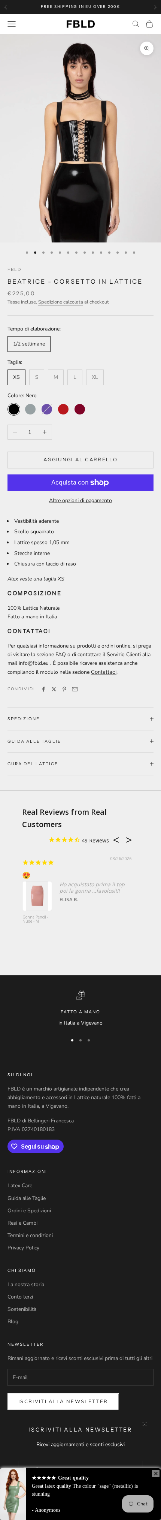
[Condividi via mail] (75, 689)
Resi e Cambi (22, 1223)
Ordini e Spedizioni (29, 1210)
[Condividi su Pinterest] (64, 689)
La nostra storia (25, 1284)
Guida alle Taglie (26, 1198)
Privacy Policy (23, 1247)
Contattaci (103, 672)
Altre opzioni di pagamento (80, 500)
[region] (80, 1008)
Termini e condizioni (30, 1235)
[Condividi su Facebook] (43, 689)
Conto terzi (20, 1296)
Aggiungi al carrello (80, 459)
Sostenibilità (21, 1309)
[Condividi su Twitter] (54, 689)
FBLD (14, 269)
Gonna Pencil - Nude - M (35, 919)
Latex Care (19, 1185)
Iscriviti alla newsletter (63, 1401)
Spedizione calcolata (60, 302)
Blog (12, 1321)
